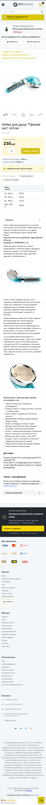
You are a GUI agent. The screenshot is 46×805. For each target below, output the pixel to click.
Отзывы (4, 640)
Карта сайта (6, 646)
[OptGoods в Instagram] (26, 728)
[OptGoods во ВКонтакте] (16, 728)
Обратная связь (10, 720)
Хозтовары (16, 51)
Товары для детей (8, 596)
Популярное (6, 582)
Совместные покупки (9, 634)
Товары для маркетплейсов (11, 579)
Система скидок (7, 679)
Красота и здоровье (8, 588)
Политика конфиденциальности (12, 685)
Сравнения (5, 667)
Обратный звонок (8, 670)
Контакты (5, 643)
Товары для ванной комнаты (15, 55)
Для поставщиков (7, 637)
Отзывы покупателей (14, 493)
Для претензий (7, 676)
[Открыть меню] (3, 4)
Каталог (5, 572)
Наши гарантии (7, 625)
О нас (4, 620)
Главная (5, 51)
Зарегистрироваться (9, 664)
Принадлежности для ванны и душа (18, 58)
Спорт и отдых (7, 593)
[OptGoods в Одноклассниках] (30, 728)
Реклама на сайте (8, 682)
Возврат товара (7, 628)
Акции (4, 576)
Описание (9, 220)
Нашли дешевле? (27, 176)
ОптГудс (29, 790)
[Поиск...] (42, 12)
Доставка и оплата (8, 623)
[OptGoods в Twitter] (21, 728)
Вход (3, 661)
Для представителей (9, 631)
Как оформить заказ (8, 673)
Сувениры (5, 590)
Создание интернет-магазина (18, 795)
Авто (3, 585)
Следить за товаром (11, 180)
